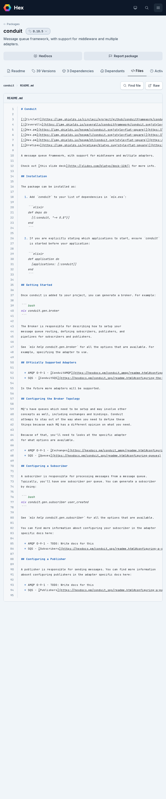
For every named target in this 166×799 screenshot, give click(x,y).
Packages (13, 24)
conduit (12, 31)
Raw (156, 85)
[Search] (147, 8)
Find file (134, 85)
